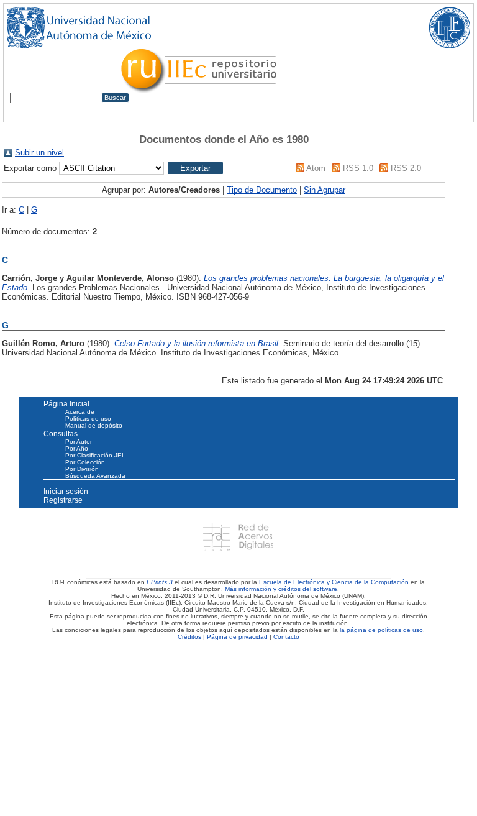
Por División (82, 468)
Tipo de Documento (262, 190)
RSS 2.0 (406, 168)
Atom (315, 168)
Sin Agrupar (324, 190)
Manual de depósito (93, 425)
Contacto (286, 636)
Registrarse (63, 500)
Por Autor (78, 441)
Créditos (189, 636)
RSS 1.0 (358, 168)
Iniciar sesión (65, 491)
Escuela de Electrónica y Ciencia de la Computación (335, 582)
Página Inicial (66, 404)
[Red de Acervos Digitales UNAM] (238, 536)
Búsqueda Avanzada (95, 475)
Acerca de (79, 411)
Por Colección (85, 462)
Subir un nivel (39, 152)
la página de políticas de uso (381, 629)
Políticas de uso (88, 418)
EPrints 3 (160, 582)
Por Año (76, 448)
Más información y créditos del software (281, 588)
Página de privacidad (237, 636)
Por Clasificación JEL (95, 455)
